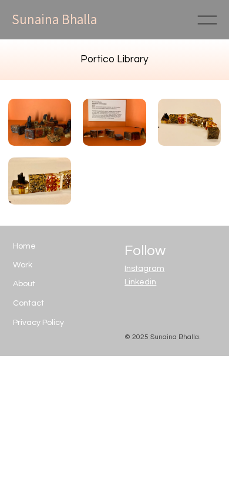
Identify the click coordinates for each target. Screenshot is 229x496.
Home (24, 246)
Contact (28, 303)
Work (22, 265)
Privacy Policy (38, 323)
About (24, 284)
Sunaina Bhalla (54, 19)
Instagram (144, 268)
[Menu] (207, 20)
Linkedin (140, 282)
